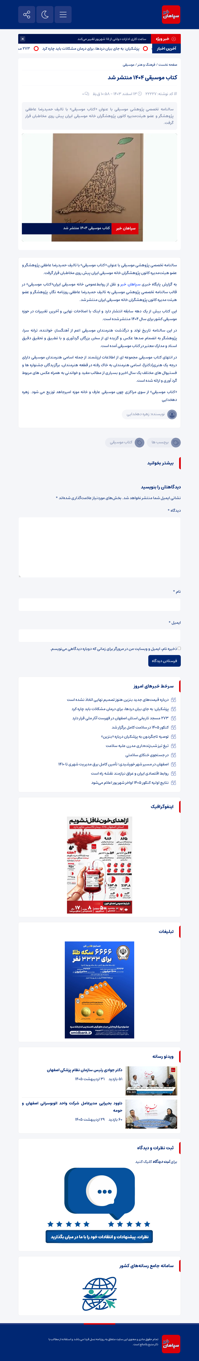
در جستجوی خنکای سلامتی (147, 755)
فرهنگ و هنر (146, 65)
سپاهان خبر (130, 284)
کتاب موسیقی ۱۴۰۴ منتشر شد (142, 77)
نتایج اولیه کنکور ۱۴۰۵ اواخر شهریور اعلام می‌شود (130, 782)
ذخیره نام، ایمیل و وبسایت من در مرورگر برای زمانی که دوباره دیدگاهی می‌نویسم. (113, 648)
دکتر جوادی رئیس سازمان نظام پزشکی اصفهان (84, 1070)
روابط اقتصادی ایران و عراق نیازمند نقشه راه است (130, 773)
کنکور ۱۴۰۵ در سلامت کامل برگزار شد (140, 727)
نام (177, 591)
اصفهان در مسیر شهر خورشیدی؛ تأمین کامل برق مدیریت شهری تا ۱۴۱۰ (113, 764)
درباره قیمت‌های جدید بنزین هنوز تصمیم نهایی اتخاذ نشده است (118, 699)
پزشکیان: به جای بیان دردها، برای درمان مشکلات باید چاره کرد (106, 48)
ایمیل (174, 622)
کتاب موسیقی (121, 442)
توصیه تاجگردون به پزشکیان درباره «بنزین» (135, 736)
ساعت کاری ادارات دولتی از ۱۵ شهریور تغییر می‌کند (111, 39)
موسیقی (128, 65)
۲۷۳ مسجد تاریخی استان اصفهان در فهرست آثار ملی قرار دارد (120, 718)
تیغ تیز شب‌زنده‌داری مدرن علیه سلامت (137, 745)
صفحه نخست (167, 65)
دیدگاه (174, 510)
